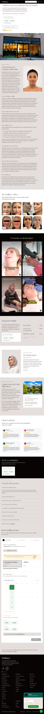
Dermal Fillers (4, 678)
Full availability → (7, 340)
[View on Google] (4, 430)
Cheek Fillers (4, 694)
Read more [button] (5, 437)
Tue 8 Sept (12, 20)
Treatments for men (5, 683)
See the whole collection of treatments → (10, 568)
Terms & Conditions (35, 711)
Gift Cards (31, 681)
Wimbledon (4, 142)
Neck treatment (4, 691)
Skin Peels (3, 696)
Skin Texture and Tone (19, 685)
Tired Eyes (17, 689)
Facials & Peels (4, 681)
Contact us (31, 687)
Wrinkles (17, 691)
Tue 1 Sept (6, 20)
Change (14, 550)
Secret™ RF (3, 687)
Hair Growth (4, 698)
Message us (12, 523)
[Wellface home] (5, 2)
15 (11, 597)
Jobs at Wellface (32, 685)
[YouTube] (4, 671)
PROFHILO (3, 689)
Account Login (4, 705)
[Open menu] (41, 2)
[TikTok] (6, 671)
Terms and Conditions (5, 706)
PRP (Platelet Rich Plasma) (6, 685)
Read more (25, 370)
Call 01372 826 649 (28, 405)
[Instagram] (38, 1)
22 (11, 602)
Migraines (17, 681)
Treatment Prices (32, 676)
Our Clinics (31, 678)
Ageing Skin (18, 678)
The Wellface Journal (33, 683)
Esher (17, 705)
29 (11, 607)
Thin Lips (17, 687)
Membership (4, 703)
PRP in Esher (30, 650)
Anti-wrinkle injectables (5, 676)
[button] (41, 693)
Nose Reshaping (18, 683)
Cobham (31, 140)
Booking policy (22, 711)
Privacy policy (28, 711)
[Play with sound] (20, 275)
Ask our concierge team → (19, 634)
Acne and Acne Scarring (20, 676)
